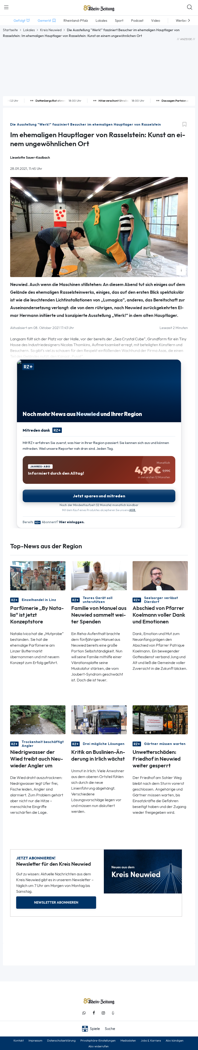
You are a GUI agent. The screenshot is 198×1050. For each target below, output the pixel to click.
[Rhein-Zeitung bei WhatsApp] (84, 1012)
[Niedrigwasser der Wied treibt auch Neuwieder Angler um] (37, 719)
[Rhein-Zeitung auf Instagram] (103, 1012)
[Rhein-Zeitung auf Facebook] (93, 1012)
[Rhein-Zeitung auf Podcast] (113, 1012)
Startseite (10, 30)
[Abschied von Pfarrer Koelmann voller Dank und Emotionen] (160, 575)
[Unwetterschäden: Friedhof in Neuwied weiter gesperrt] (160, 719)
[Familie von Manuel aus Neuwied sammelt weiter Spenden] (99, 575)
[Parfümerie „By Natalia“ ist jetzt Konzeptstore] (37, 575)
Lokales (29, 30)
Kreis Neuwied (51, 30)
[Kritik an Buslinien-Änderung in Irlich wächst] (99, 719)
